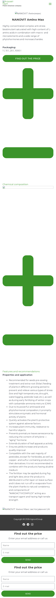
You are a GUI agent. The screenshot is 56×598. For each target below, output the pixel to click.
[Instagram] (32, 524)
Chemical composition (15, 184)
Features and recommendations (21, 371)
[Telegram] (28, 524)
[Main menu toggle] (50, 4)
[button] (28, 125)
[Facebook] (24, 524)
